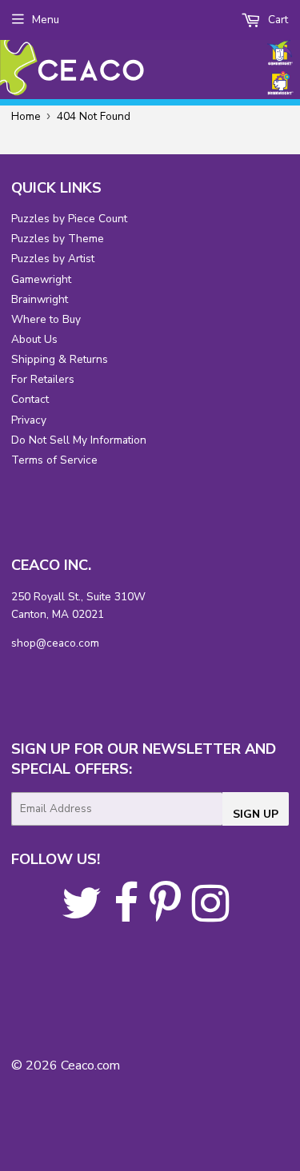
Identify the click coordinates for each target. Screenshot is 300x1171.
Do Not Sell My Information (78, 440)
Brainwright (39, 299)
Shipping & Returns (59, 359)
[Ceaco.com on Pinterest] (165, 914)
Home (26, 116)
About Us (34, 339)
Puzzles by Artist (52, 258)
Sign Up (255, 814)
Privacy (28, 420)
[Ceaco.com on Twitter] (82, 914)
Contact (30, 399)
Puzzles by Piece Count (69, 218)
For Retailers (42, 379)
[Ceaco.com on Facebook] (126, 914)
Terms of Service (54, 460)
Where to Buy (46, 319)
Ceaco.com (90, 1065)
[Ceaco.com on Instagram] (211, 914)
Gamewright (41, 279)
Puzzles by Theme (57, 238)
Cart (276, 19)
